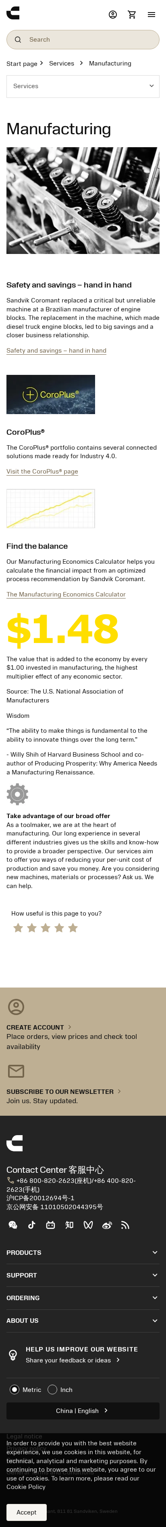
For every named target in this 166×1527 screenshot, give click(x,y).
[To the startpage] (55, 14)
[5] (73, 927)
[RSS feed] (128, 1228)
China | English (83, 1410)
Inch (66, 1390)
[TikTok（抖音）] (34, 1228)
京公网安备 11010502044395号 (54, 1207)
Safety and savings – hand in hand (56, 351)
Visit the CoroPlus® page (42, 471)
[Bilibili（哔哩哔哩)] (53, 1228)
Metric (32, 1390)
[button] (151, 14)
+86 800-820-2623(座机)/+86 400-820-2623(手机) (71, 1184)
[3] (45, 927)
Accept (27, 1512)
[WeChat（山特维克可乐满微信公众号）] (15, 1228)
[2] (32, 927)
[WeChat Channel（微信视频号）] (91, 1228)
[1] (18, 927)
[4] (59, 927)
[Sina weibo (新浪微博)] (110, 1228)
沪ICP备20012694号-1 (40, 1198)
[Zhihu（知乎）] (72, 1228)
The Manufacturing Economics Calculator (66, 594)
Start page (21, 64)
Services (61, 63)
